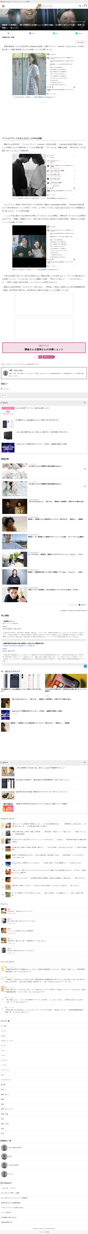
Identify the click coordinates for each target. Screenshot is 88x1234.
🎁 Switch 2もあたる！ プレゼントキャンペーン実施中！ (16, 1)
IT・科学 (4, 1026)
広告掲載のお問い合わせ (8, 1217)
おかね (3, 1036)
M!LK (10, 1156)
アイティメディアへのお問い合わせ (12, 1207)
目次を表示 (80, 42)
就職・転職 (4, 1114)
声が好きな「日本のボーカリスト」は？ (20, 911)
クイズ (3, 1045)
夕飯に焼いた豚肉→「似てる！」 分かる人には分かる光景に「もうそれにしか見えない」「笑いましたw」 (46, 885)
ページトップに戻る (44, 1232)
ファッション (5, 1070)
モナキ (11, 1174)
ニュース (4, 1065)
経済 (2, 1128)
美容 (2, 1133)
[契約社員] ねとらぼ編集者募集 (10, 1203)
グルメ (3, 1050)
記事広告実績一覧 (6, 1222)
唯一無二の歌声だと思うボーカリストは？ (21, 950)
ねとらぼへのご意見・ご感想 (10, 1193)
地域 (2, 1104)
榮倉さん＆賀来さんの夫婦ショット (44, 349)
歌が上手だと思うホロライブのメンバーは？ (21, 921)
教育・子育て (5, 1124)
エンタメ (6, 389)
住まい (3, 1089)
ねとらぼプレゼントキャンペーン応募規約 (14, 1198)
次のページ (48, 357)
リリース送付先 (6, 1212)
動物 (2, 1099)
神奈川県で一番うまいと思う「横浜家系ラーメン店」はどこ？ (27, 941)
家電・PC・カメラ (7, 1109)
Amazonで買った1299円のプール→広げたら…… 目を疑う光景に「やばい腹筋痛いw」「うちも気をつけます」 (47, 863)
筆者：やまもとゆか (16, 370)
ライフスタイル (6, 1080)
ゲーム (3, 1055)
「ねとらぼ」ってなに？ (8, 1188)
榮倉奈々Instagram (45, 97)
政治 (2, 1119)
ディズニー (4, 1060)
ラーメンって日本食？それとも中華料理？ (21, 931)
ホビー (3, 1075)
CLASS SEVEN (13, 1165)
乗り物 (3, 1084)
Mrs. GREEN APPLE (15, 1147)
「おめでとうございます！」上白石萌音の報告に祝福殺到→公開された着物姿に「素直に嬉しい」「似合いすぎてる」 (49, 878)
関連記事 (24, 151)
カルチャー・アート (7, 1040)
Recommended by (73, 605)
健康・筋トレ (5, 1094)
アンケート (4, 904)
